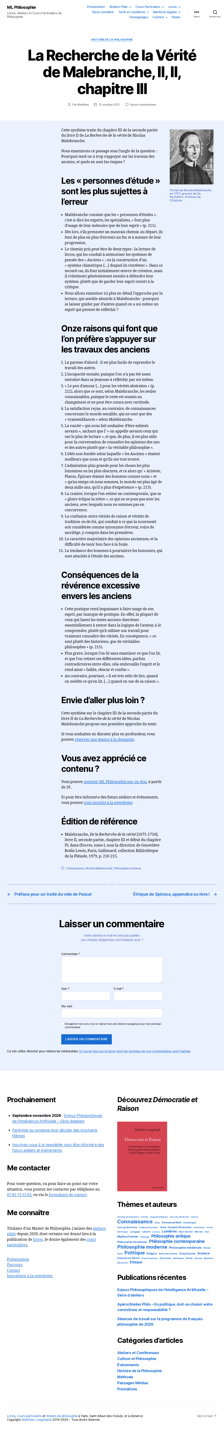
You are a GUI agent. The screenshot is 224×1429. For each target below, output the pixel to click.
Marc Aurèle (186, 1231)
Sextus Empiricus (149, 1258)
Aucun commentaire (143, 104)
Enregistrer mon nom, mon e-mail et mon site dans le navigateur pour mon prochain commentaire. (113, 1025)
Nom (65, 988)
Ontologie (144, 1237)
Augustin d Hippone (159, 1217)
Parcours (15, 1265)
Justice (209, 1227)
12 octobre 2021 (109, 104)
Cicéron (194, 1217)
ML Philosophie (21, 7)
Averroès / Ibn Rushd (179, 1217)
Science (203, 1253)
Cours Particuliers (147, 7)
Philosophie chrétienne (132, 1242)
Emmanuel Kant (172, 1222)
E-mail (119, 988)
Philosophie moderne (127, 868)
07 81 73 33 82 (19, 1195)
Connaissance (75, 868)
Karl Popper (122, 1232)
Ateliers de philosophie (62, 1416)
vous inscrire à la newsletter (108, 802)
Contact (158, 17)
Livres (172, 7)
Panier (176, 17)
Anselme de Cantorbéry (128, 1217)
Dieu (157, 1222)
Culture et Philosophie (136, 1359)
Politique (134, 1252)
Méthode (125, 1377)
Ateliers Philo (118, 7)
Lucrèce (156, 1232)
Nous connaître (103, 12)
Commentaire (70, 954)
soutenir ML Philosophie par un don (115, 782)
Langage (135, 1231)
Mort (207, 1232)
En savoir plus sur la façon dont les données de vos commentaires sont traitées (134, 1051)
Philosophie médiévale (185, 1247)
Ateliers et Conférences (138, 1353)
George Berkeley (127, 1227)
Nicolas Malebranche (99, 868)
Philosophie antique (171, 1236)
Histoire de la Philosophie (112, 39)
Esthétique (189, 1222)
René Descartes (168, 1253)
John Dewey (198, 1227)
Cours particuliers (29, 1416)
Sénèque (178, 1258)
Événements (128, 1365)
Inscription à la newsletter (30, 1276)
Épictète (198, 1258)
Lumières (169, 1231)
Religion (151, 1253)
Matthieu (83, 104)
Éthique (136, 1262)
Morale (199, 1231)
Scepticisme (187, 1253)
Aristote (144, 1217)
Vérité (189, 1258)
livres (38, 1239)
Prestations (127, 1389)
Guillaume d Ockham (148, 1227)
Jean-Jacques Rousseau (175, 1227)
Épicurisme (122, 1263)
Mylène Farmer (127, 1236)
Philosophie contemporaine (177, 1241)
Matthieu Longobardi (36, 1419)
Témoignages (138, 17)
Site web (66, 1006)
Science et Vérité (128, 1258)
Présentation (96, 7)
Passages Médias (132, 1383)
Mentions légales (165, 12)
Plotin (119, 1254)
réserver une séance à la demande (104, 739)
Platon (207, 1247)
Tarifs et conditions (131, 12)
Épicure (208, 1258)
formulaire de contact (68, 1195)
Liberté (146, 1231)
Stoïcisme (165, 1258)
